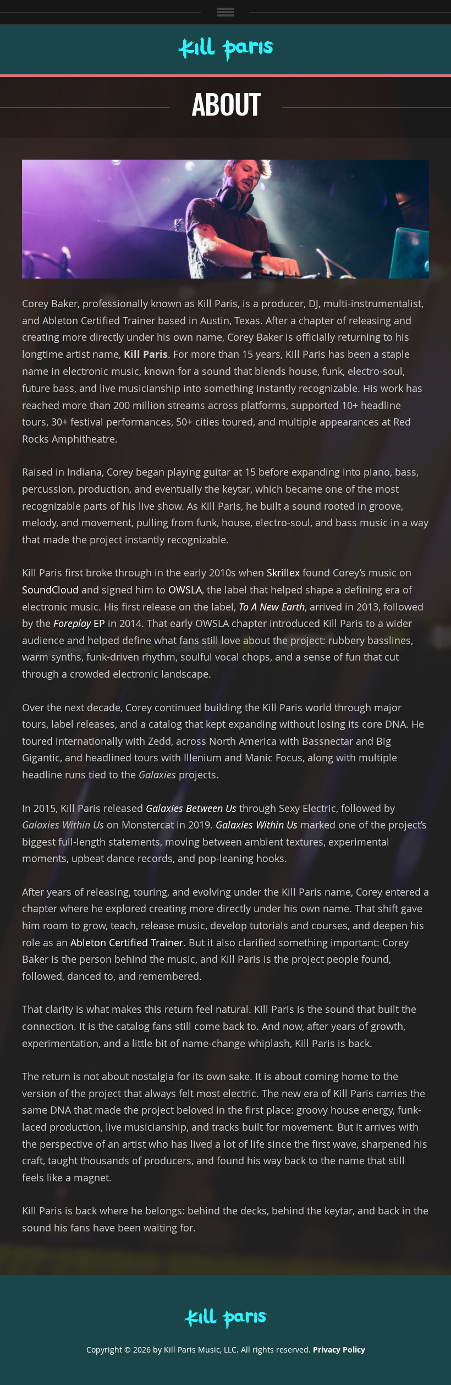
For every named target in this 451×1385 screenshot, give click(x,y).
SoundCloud (50, 589)
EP (79, 623)
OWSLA (185, 589)
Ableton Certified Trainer (126, 942)
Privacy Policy (339, 1349)
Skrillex (283, 572)
